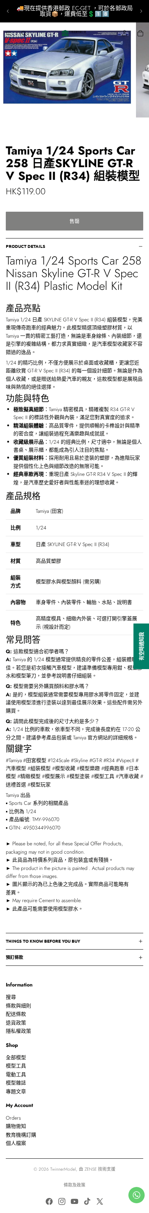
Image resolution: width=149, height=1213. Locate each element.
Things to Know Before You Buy (43, 941)
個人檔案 (16, 1143)
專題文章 (16, 1091)
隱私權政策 (18, 1031)
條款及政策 (74, 1185)
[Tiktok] (87, 1201)
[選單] (8, 33)
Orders (13, 1117)
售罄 (74, 221)
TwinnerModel (63, 1169)
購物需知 (16, 1126)
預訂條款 (14, 957)
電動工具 (16, 1074)
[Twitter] (99, 1201)
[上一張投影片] (8, 11)
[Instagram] (62, 1201)
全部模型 (16, 1057)
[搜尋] (24, 33)
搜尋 (11, 997)
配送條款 (16, 1014)
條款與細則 (18, 1005)
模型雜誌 (16, 1082)
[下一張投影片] (141, 11)
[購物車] (140, 33)
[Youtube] (74, 1201)
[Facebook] (49, 1201)
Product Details (25, 246)
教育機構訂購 (21, 1134)
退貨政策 (16, 1022)
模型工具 (16, 1065)
